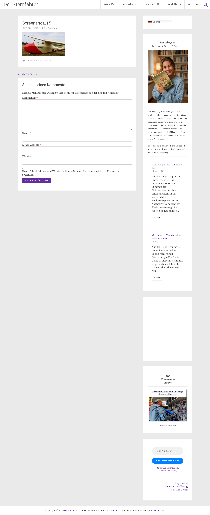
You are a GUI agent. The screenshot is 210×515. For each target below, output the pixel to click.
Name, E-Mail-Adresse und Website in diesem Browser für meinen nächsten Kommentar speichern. (71, 173)
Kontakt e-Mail (179, 489)
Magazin (193, 4)
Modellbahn (174, 4)
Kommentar (30, 97)
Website (26, 156)
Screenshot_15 (27, 74)
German (156, 22)
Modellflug (110, 4)
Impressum (181, 483)
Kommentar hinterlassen (38, 60)
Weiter (157, 217)
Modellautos (130, 4)
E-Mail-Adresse (31, 144)
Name (26, 133)
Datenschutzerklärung (167, 470)
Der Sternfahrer (21, 5)
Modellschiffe (152, 4)
